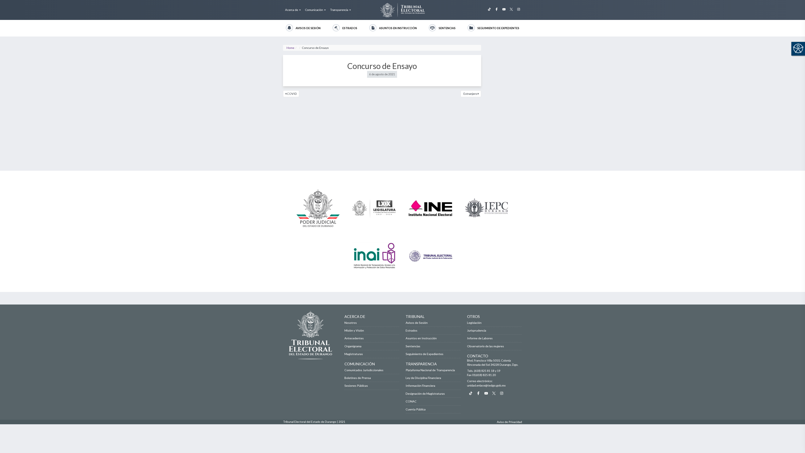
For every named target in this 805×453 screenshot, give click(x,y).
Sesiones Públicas (356, 385)
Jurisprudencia (476, 330)
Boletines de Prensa (357, 378)
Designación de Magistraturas (425, 393)
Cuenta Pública (416, 409)
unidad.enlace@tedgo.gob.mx (486, 385)
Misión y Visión (354, 330)
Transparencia (339, 10)
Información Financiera (420, 385)
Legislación (474, 322)
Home (290, 47)
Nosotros (350, 322)
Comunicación (314, 10)
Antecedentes (354, 338)
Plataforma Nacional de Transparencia (430, 370)
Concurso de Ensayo (382, 66)
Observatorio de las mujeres (485, 346)
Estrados (349, 28)
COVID (291, 93)
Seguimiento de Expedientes (498, 28)
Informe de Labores (480, 338)
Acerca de (292, 10)
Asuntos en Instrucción (398, 28)
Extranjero (470, 93)
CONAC (411, 401)
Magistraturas (353, 354)
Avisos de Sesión (308, 28)
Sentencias (447, 28)
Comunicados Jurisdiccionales (363, 370)
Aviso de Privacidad (509, 422)
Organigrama (352, 346)
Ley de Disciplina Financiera (423, 378)
